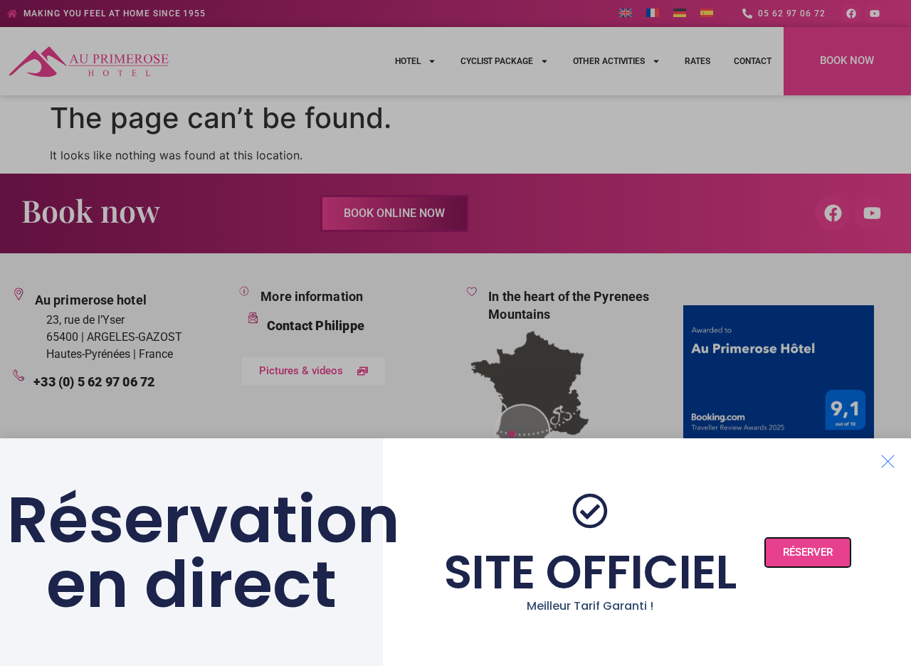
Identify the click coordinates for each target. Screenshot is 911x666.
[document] (455, 333)
